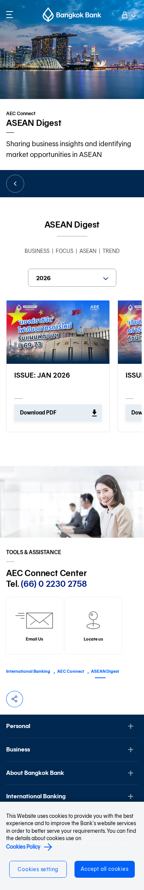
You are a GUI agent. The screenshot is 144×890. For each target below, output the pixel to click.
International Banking (28, 671)
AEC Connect (70, 671)
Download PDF (38, 412)
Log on (127, 13)
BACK (15, 184)
